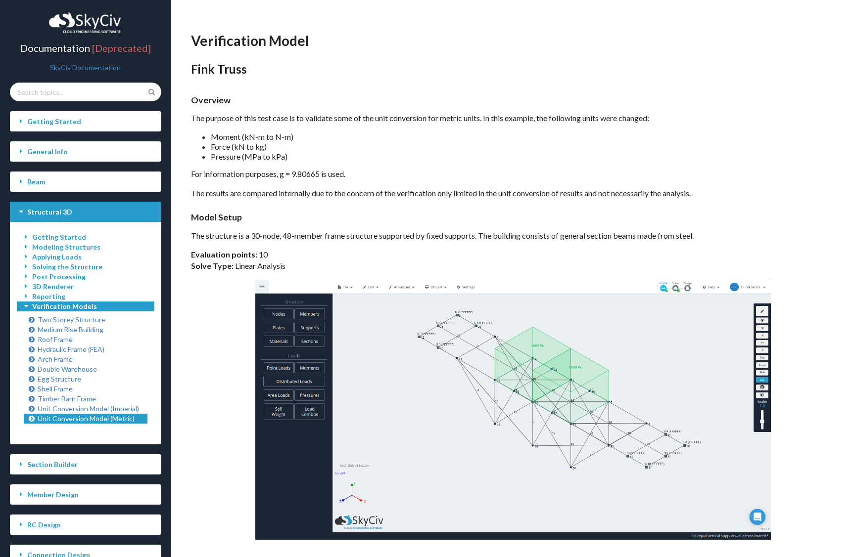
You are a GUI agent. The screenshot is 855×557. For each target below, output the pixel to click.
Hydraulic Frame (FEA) (71, 349)
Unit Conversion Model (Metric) (86, 418)
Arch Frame (55, 359)
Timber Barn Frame (67, 398)
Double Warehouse (67, 369)
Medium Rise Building (70, 329)
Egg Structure (59, 379)
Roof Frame (55, 339)
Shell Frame (55, 389)
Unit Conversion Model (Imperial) (88, 408)
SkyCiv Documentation (85, 67)
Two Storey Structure (71, 319)
